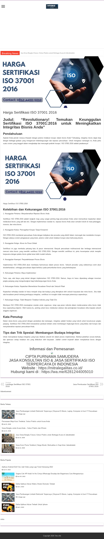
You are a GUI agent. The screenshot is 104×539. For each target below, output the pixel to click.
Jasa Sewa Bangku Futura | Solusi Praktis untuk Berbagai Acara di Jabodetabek (45, 435)
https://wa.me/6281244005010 (67, 372)
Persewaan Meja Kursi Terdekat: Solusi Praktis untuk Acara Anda (26, 421)
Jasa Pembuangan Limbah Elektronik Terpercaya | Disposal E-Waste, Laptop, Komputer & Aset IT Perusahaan (56, 411)
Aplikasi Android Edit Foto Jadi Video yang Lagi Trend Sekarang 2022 (27, 467)
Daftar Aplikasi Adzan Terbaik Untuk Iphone (32, 504)
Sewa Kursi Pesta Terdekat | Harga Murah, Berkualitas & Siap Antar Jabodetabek (48, 53)
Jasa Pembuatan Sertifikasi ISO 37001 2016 (85, 384)
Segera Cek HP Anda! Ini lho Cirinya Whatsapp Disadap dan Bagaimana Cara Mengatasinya (49, 474)
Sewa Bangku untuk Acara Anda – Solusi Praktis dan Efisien (24, 428)
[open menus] (3, 7)
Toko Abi (58, 536)
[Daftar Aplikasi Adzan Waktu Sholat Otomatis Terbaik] (8, 487)
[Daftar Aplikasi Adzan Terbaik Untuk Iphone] (8, 507)
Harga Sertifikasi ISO (11, 204)
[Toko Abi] (52, 6)
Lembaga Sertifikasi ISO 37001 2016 (18, 384)
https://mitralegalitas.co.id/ (60, 368)
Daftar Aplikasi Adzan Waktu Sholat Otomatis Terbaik (35, 484)
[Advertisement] (52, 30)
